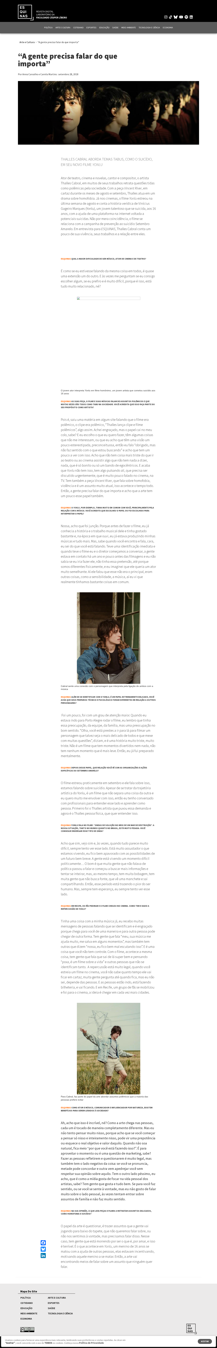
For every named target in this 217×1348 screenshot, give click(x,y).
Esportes (91, 27)
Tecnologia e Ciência (149, 27)
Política (48, 27)
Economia (168, 27)
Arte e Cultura (62, 27)
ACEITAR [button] (205, 1341)
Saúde (115, 27)
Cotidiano (78, 27)
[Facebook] (43, 1243)
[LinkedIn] (43, 1255)
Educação (104, 27)
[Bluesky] (43, 1249)
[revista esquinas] (42, 12)
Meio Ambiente (128, 27)
